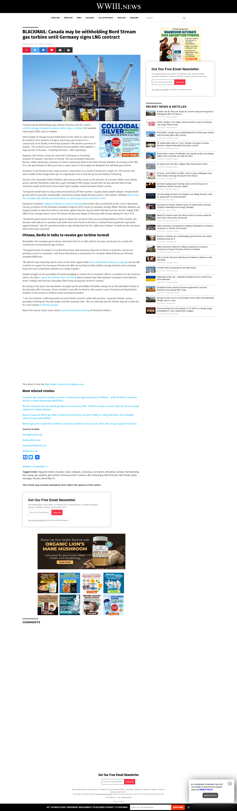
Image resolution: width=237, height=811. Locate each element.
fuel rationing (132, 472)
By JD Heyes (171, 200)
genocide (121, 18)
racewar (90, 18)
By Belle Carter (172, 127)
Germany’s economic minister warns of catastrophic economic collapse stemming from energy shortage (184, 206)
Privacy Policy (118, 801)
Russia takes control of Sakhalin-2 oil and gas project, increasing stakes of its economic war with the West (185, 154)
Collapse (76, 472)
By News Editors (172, 167)
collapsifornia (105, 18)
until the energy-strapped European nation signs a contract (52, 128)
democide (68, 18)
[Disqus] (81, 660)
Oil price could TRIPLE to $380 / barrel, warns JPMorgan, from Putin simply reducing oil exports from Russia (184, 174)
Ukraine (37, 478)
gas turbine (54, 475)
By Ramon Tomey (173, 138)
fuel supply (27, 475)
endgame (134, 18)
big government (47, 472)
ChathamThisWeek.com (34, 445)
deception (110, 472)
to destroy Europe (49, 305)
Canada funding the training (75, 310)
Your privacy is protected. (36, 520)
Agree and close (210, 795)
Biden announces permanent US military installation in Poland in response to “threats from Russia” (185, 227)
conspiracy (86, 472)
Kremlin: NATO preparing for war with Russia (176, 268)
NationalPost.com (31, 440)
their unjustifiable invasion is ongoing (108, 262)
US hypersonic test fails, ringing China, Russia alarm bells (182, 164)
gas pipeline (41, 475)
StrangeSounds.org (32, 434)
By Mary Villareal (172, 189)
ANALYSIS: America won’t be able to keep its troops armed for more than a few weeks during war (184, 216)
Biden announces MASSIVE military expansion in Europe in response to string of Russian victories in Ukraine (182, 248)
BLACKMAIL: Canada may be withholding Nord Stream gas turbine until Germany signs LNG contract (185, 133)
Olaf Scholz (124, 475)
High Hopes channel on (64, 384)
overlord (55, 18)
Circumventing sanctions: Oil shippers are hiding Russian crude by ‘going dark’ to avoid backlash (184, 195)
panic (134, 475)
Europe (120, 472)
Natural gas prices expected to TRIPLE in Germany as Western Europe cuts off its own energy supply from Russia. (79, 423)
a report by (57, 277)
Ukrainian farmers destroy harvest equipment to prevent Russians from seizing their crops (182, 288)
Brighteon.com (29, 451)
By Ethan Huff (171, 179)
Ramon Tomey (45, 44)
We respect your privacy (104, 794)
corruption (98, 472)
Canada (60, 472)
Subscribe (178, 807)
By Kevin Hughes (172, 117)
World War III (48, 478)
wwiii (79, 18)
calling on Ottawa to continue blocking (63, 203)
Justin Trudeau (78, 475)
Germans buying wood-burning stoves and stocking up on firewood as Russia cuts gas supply (182, 185)
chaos (68, 472)
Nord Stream (111, 475)
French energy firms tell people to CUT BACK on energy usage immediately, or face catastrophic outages (184, 309)
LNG (89, 475)
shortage (27, 478)
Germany (65, 475)
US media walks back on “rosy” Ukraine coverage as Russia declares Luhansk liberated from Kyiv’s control (183, 144)
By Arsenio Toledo (173, 221)
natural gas (97, 475)
